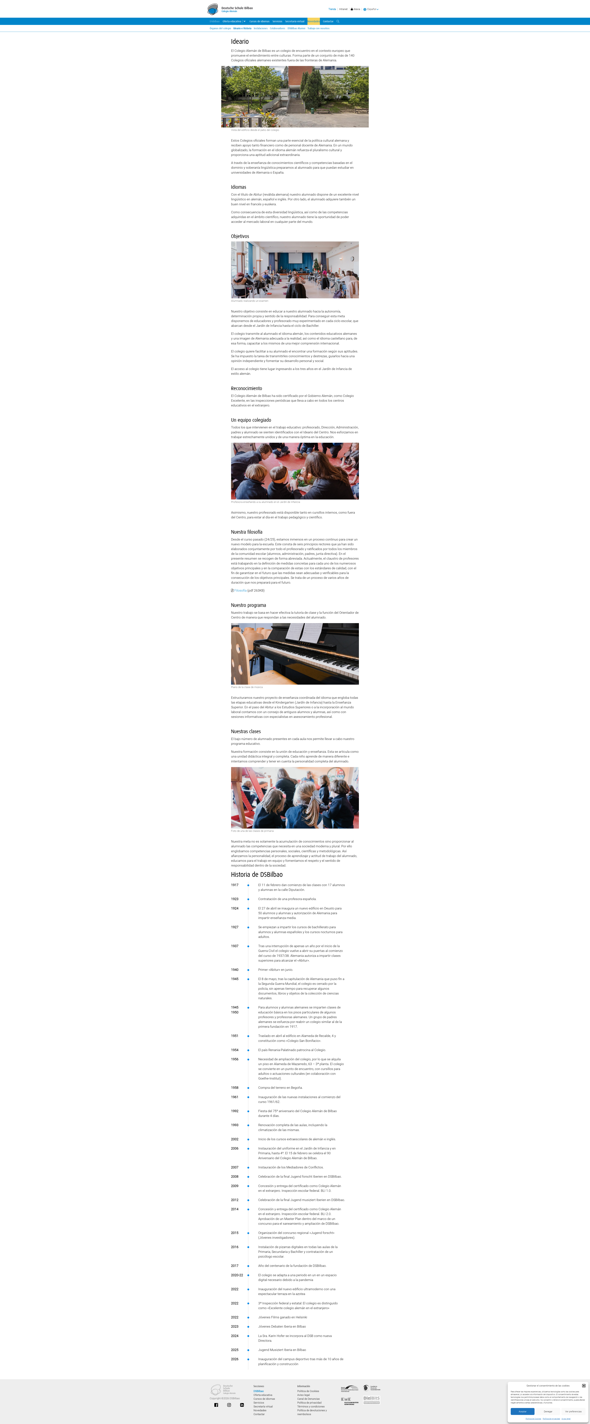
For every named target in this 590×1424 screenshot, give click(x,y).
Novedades (313, 21)
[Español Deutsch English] (373, 9)
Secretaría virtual (294, 21)
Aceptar (523, 1411)
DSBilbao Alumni (296, 28)
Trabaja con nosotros (319, 28)
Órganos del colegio (220, 28)
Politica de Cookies (533, 1419)
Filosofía (240, 590)
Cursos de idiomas (259, 21)
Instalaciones (261, 28)
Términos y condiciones (311, 1406)
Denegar (548, 1411)
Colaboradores (277, 28)
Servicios (277, 21)
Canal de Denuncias (308, 1398)
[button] (583, 1385)
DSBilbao (215, 21)
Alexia (356, 9)
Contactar (328, 21)
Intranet (343, 9)
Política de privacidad (551, 1419)
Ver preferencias (573, 1411)
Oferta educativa (232, 21)
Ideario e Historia (242, 28)
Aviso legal (566, 1419)
